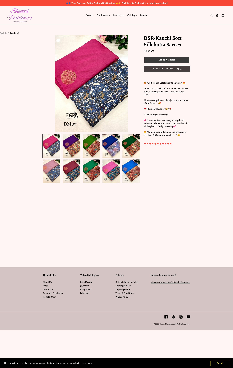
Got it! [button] (220, 363)
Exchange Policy (123, 285)
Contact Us (48, 289)
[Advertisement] (81, 203)
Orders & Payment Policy (126, 282)
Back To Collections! (9, 33)
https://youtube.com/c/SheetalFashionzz (170, 282)
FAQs (45, 285)
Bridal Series (86, 282)
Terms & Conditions (124, 293)
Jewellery (84, 285)
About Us (47, 282)
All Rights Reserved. (182, 324)
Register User (49, 297)
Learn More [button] (86, 363)
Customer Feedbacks (53, 293)
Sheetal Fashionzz (167, 324)
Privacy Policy (121, 297)
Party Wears (85, 289)
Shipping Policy (122, 289)
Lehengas (84, 293)
